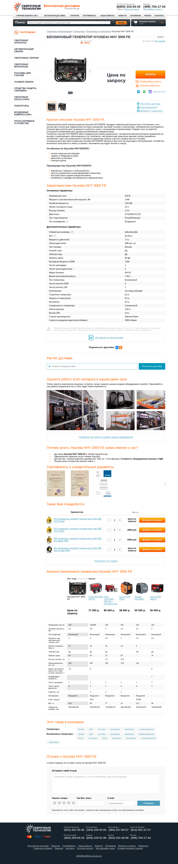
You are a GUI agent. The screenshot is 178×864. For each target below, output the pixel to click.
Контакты (159, 16)
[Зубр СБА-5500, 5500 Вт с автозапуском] (111, 594)
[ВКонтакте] (117, 347)
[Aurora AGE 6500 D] (157, 594)
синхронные (53, 742)
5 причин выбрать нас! (27, 16)
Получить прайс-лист (150, 85)
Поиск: (20, 22)
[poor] (59, 803)
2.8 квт (104, 738)
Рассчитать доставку (150, 104)
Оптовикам (135, 16)
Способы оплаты (85, 848)
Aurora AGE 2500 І (124, 598)
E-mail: (111, 798)
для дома (101, 729)
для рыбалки (131, 738)
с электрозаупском (148, 738)
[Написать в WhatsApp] (144, 92)
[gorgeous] (73, 803)
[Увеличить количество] (120, 520)
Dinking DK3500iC (139, 598)
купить (150, 74)
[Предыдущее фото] (51, 71)
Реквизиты (143, 846)
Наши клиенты (107, 16)
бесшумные (116, 738)
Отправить (148, 803)
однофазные (115, 729)
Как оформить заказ (105, 848)
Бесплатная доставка (54, 16)
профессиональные (146, 734)
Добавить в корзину (152, 520)
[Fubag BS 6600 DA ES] (96, 594)
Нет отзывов (160, 41)
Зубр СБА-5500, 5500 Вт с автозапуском (110, 600)
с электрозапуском (146, 729)
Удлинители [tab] (77, 512)
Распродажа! (28, 32)
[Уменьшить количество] (109, 520)
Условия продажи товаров (130, 848)
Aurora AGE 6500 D (155, 598)
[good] (69, 803)
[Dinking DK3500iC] (142, 594)
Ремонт (147, 16)
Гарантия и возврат (42, 848)
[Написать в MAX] (150, 92)
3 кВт (91, 729)
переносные (129, 729)
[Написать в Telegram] (138, 92)
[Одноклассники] (120, 347)
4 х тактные (92, 738)
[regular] (64, 803)
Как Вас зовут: (84, 798)
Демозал (59, 848)
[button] (51, 106)
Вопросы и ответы (127, 846)
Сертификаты (89, 16)
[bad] (55, 803)
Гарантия (74, 16)
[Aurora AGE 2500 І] (127, 594)
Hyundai (81, 729)
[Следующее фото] (89, 71)
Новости (122, 16)
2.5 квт (80, 738)
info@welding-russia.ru (150, 81)
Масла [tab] (135, 512)
